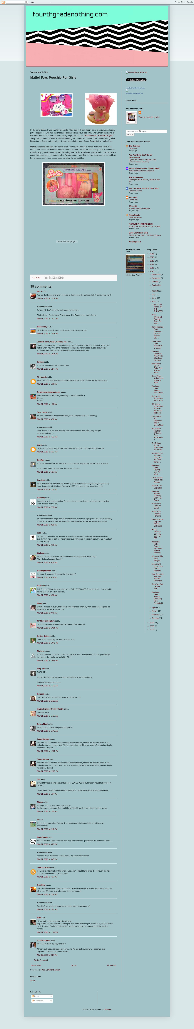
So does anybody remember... (140, 208)
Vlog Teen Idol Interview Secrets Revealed (157, 577)
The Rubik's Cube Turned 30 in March (157, 344)
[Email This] (50, 277)
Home (74, 965)
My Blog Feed (135, 242)
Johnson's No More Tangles (157, 558)
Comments (38, 1001)
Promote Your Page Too (134, 93)
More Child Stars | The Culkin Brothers (157, 567)
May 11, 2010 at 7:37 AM (47, 507)
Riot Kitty (41, 885)
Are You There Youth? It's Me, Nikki (144, 188)
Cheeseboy (42, 327)
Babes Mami (42, 724)
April (154, 608)
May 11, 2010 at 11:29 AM (47, 686)
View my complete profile (149, 117)
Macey (40, 802)
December (156, 275)
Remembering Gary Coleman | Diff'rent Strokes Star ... (157, 332)
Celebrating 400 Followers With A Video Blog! (157, 420)
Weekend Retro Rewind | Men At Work (156, 469)
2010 (152, 271)
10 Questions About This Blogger (157, 480)
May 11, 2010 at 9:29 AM (47, 578)
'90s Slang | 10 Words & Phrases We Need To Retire (157, 408)
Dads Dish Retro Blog (138, 233)
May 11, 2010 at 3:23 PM (47, 844)
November (156, 278)
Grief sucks (133, 200)
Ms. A (39, 291)
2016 (152, 254)
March (155, 611)
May (154, 301)
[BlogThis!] (53, 277)
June (154, 298)
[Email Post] (46, 277)
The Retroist (134, 146)
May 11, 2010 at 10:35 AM (47, 628)
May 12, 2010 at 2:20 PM (47, 955)
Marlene (40, 651)
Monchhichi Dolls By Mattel (156, 506)
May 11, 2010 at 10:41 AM (47, 643)
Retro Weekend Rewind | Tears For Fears (157, 319)
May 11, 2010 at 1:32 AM (47, 404)
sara (39, 533)
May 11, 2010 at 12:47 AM (47, 369)
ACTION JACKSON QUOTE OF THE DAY (145, 226)
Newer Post (36, 965)
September (156, 285)
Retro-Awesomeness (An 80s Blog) (144, 168)
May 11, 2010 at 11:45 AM (47, 731)
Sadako (40, 362)
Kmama (40, 694)
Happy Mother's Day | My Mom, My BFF (156, 534)
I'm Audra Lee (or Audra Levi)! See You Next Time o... (157, 457)
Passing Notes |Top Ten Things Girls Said (158, 522)
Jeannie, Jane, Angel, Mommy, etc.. (52, 342)
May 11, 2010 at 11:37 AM (47, 716)
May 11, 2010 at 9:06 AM (47, 545)
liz (38, 820)
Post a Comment (41, 960)
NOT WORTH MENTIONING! (141, 224)
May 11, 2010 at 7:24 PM (47, 895)
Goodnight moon (44, 571)
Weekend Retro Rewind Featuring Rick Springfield (157, 597)
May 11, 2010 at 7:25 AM (47, 490)
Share (32, 980)
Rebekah (41, 586)
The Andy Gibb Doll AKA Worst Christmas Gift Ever (157, 355)
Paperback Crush (135, 191)
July (154, 295)
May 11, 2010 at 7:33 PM (47, 910)
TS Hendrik (42, 377)
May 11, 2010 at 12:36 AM (47, 334)
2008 (152, 626)
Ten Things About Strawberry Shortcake (157, 446)
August (155, 291)
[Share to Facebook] (59, 277)
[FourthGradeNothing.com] (127, 91)
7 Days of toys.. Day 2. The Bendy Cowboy (145, 235)
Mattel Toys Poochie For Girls (156, 513)
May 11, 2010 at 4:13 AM (47, 437)
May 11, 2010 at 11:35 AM (47, 701)
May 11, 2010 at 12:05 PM (47, 751)
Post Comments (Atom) (51, 970)
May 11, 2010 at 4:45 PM (47, 859)
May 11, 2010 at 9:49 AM (47, 613)
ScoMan (40, 460)
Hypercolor (133, 148)
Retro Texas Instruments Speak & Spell (157, 379)
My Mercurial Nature (46, 621)
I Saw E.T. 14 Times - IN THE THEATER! (157, 308)
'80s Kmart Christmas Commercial (141, 171)
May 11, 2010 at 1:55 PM (47, 812)
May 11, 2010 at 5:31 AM (47, 452)
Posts (36, 996)
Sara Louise (42, 412)
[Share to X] (56, 277)
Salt (38, 779)
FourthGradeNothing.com (135, 88)
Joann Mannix (43, 739)
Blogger (108, 1009)
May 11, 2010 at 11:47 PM (47, 932)
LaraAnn (41, 480)
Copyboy (41, 498)
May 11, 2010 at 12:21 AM (47, 319)
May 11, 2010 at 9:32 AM (47, 595)
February (156, 615)
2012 (152, 264)
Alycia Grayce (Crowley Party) (50, 709)
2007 (152, 630)
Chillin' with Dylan (135, 217)
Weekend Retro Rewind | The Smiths (157, 389)
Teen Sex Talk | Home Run (157, 586)
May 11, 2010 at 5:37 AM (47, 472)
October (155, 282)
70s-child (133, 206)
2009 (152, 623)
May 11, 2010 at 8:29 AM (47, 525)
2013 (152, 261)
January (155, 618)
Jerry (39, 445)
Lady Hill (41, 669)
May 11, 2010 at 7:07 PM (47, 877)
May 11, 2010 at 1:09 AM (47, 384)
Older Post (111, 965)
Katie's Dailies (43, 636)
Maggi (39, 603)
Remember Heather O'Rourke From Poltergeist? (157, 434)
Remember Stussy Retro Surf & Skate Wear (157, 368)
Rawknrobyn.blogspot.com (48, 392)
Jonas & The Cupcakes (157, 487)
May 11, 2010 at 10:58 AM (47, 661)
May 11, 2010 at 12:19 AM (47, 298)
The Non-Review (136, 177)
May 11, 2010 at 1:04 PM (47, 794)
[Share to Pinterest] (62, 277)
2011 (152, 268)
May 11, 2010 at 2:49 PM (47, 829)
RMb (39, 918)
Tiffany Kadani (43, 867)
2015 (152, 257)
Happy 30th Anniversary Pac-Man (157, 398)
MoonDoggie (42, 837)
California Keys (43, 940)
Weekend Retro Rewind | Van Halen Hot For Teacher (157, 547)
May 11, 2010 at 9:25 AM (47, 563)
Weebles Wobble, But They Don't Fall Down (157, 495)
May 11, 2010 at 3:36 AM (47, 419)
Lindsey (40, 553)
